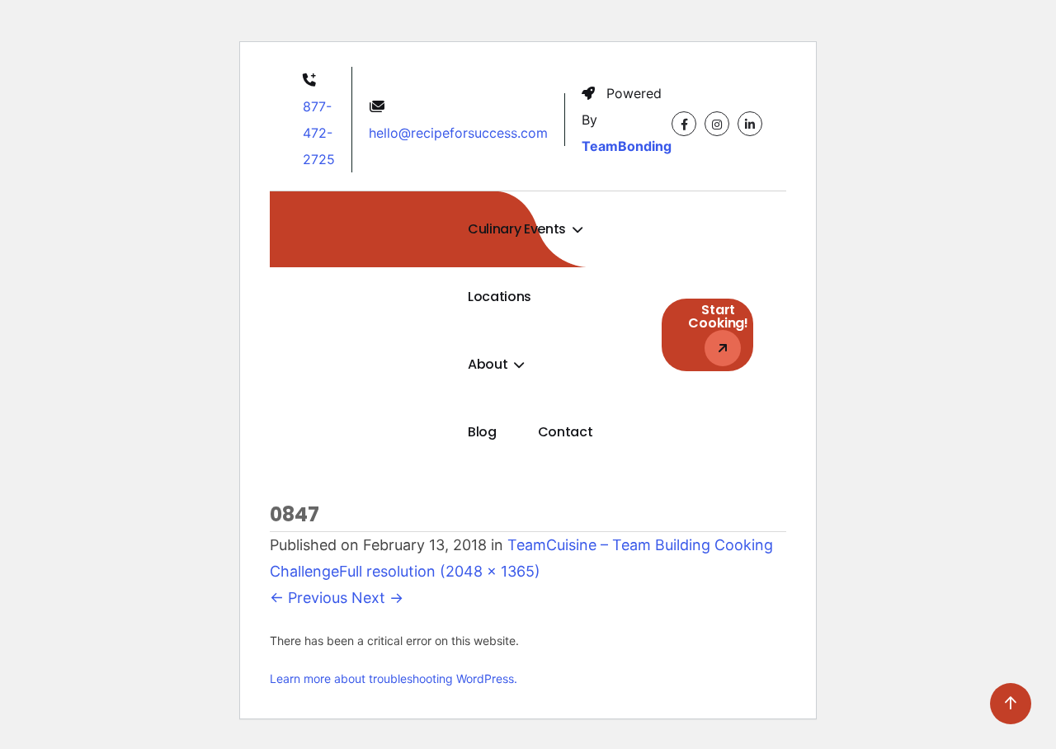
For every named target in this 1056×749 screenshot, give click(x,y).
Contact (565, 431)
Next (377, 597)
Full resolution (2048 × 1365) (439, 571)
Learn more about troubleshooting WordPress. (393, 678)
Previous (308, 597)
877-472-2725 (319, 132)
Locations (499, 296)
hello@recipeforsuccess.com (458, 133)
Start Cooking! (718, 316)
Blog (482, 431)
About (489, 364)
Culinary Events (518, 228)
